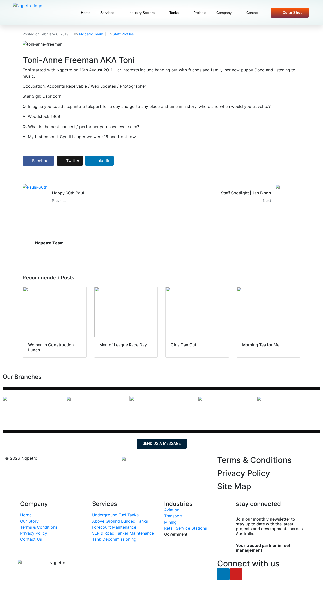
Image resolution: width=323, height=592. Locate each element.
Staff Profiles (123, 34)
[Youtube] (236, 574)
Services (107, 13)
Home (85, 13)
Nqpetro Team (91, 34)
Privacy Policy (243, 473)
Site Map (234, 486)
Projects (199, 13)
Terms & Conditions (254, 460)
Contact (252, 13)
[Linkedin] (223, 574)
